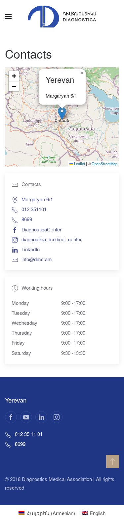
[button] (8, 16)
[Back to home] (62, 16)
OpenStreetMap (104, 163)
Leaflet (79, 163)
